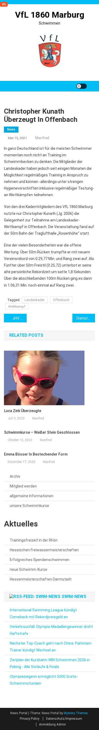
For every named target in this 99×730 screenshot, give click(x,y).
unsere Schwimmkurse (29, 506)
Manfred (42, 138)
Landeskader (35, 300)
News (11, 129)
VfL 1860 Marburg (49, 15)
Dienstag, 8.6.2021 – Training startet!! (86, 318)
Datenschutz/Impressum (64, 719)
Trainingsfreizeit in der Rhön (34, 540)
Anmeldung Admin (52, 724)
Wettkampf (16, 306)
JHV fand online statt (19, 318)
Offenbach (61, 300)
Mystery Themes (76, 713)
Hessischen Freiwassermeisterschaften (44, 550)
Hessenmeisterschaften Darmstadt (41, 579)
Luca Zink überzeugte (22, 411)
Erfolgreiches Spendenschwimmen (39, 560)
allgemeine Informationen (31, 496)
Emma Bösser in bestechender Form (36, 454)
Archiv (15, 476)
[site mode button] (81, 86)
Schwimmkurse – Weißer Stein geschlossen (42, 432)
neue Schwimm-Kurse (28, 569)
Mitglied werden (23, 486)
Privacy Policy (29, 719)
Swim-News (74, 596)
